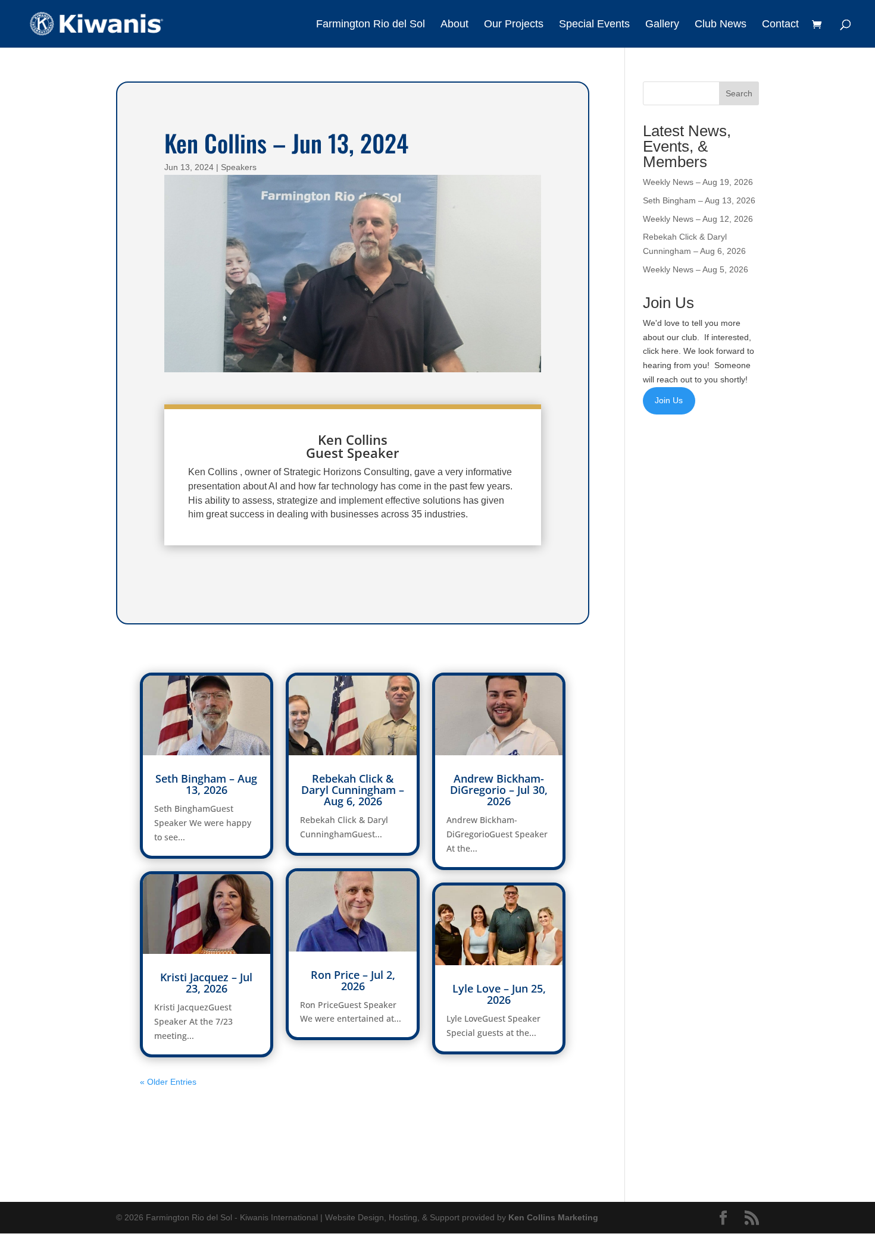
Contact (780, 25)
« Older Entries (168, 1082)
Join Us (669, 400)
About (454, 25)
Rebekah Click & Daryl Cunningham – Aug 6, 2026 (352, 789)
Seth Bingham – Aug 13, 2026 (206, 784)
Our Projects (513, 25)
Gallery (662, 25)
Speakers (239, 167)
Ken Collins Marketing (553, 1217)
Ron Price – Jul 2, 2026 (353, 980)
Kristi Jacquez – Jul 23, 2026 (206, 983)
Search (739, 93)
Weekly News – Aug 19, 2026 (698, 182)
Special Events (594, 25)
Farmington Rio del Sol (370, 25)
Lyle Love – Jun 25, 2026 (499, 994)
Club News (720, 25)
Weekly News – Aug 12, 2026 (698, 219)
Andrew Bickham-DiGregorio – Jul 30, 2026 (499, 789)
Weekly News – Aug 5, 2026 (695, 269)
